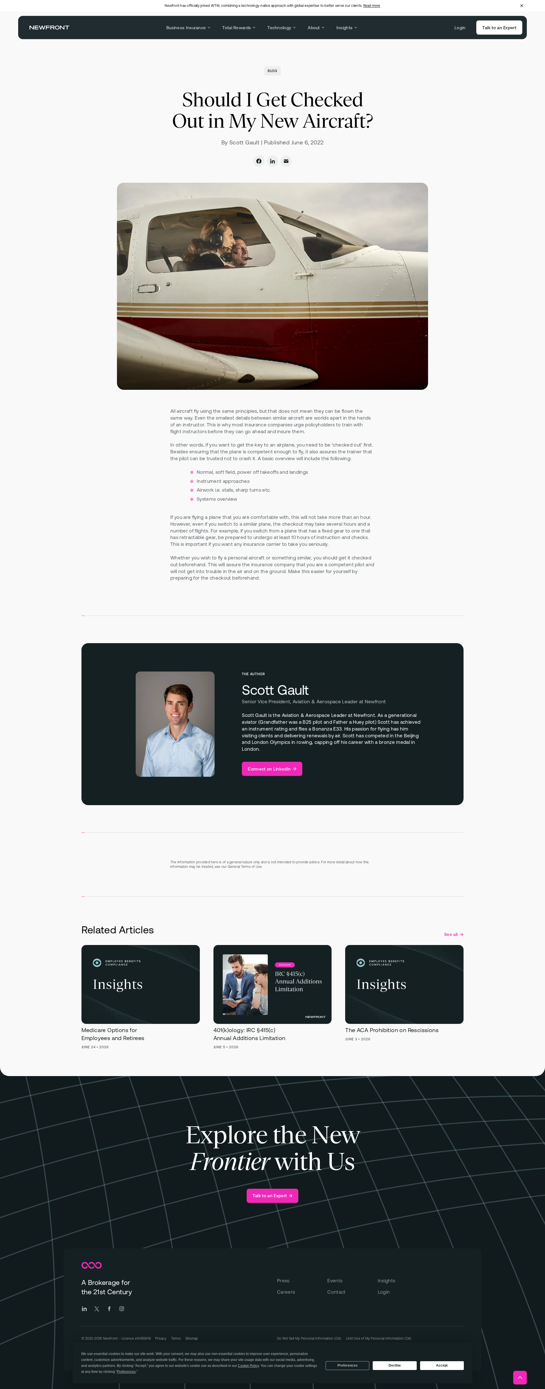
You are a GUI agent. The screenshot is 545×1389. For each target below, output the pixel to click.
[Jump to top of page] (520, 1377)
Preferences (348, 1365)
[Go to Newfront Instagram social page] (122, 1309)
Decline (395, 1365)
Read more (371, 6)
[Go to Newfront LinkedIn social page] (84, 1309)
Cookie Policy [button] (248, 1366)
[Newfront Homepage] (49, 27)
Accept (442, 1365)
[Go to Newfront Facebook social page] (109, 1309)
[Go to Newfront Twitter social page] (97, 1309)
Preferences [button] (126, 1372)
